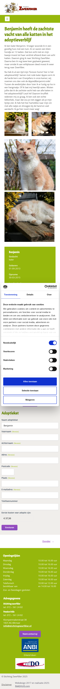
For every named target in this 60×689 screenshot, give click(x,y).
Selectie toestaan (30, 390)
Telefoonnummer (10, 501)
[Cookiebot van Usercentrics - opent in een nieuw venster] (44, 287)
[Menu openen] (7, 18)
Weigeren (30, 400)
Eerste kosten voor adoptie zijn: (16, 512)
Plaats (8, 478)
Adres (8, 454)
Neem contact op (30, 633)
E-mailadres (11, 489)
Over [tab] (49, 294)
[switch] (53, 352)
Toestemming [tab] (10, 294)
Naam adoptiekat (10, 420)
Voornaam (10, 431)
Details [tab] (30, 294)
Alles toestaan (30, 381)
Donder (46, 541)
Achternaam (11, 443)
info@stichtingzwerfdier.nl (17, 625)
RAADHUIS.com (22, 686)
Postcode (10, 466)
